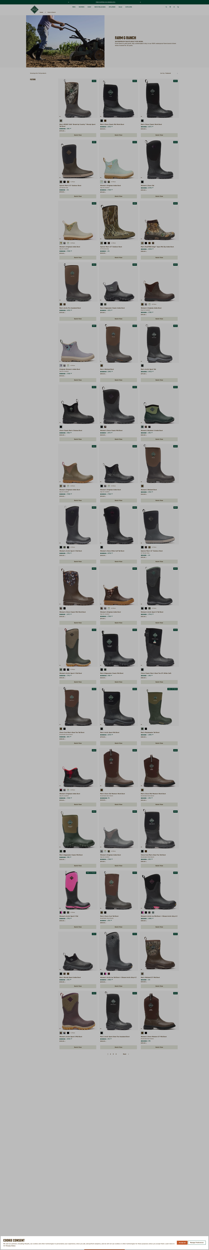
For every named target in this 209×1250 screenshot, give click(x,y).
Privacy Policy (11, 1245)
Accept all (182, 1242)
